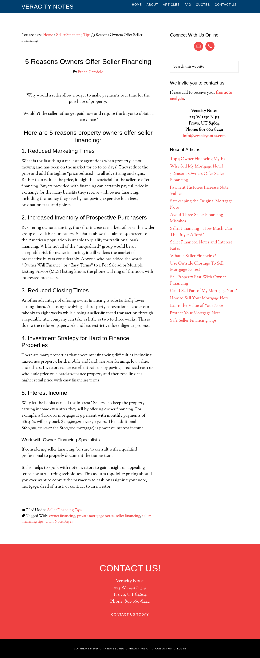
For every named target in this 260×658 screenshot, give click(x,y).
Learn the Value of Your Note (196, 306)
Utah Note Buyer (59, 522)
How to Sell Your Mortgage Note (199, 298)
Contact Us (163, 648)
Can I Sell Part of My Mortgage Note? (203, 291)
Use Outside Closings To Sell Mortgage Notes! (196, 267)
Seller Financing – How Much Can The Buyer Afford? (201, 232)
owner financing (62, 516)
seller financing (128, 516)
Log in (181, 648)
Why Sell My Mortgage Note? (196, 167)
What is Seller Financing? (193, 256)
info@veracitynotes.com (204, 136)
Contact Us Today (130, 614)
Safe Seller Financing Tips (193, 321)
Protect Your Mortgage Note (195, 313)
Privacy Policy (139, 648)
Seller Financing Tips (64, 510)
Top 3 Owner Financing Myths (197, 159)
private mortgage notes (95, 516)
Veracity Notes (48, 6)
